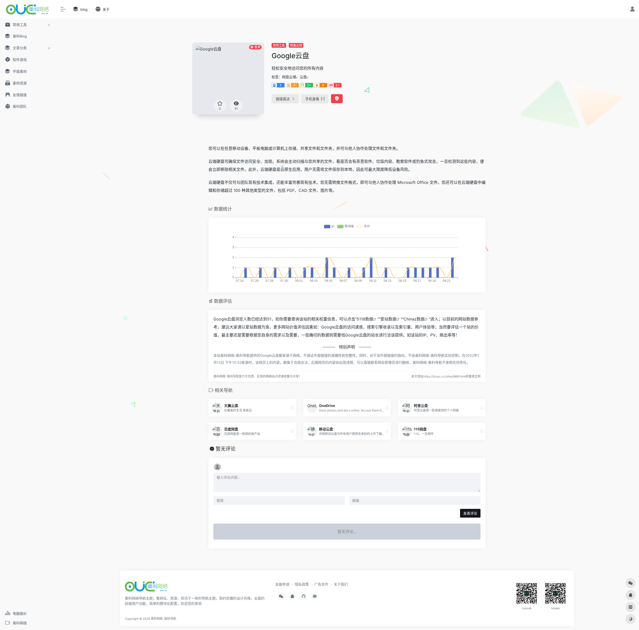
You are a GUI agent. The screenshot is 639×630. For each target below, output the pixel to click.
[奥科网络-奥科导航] (146, 588)
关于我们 (341, 584)
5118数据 (365, 318)
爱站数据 (388, 318)
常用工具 (279, 45)
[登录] (632, 9)
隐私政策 (302, 584)
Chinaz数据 (414, 318)
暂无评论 (226, 449)
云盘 (303, 77)
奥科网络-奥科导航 (163, 619)
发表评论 (470, 513)
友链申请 (282, 584)
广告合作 (321, 584)
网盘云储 (296, 45)
